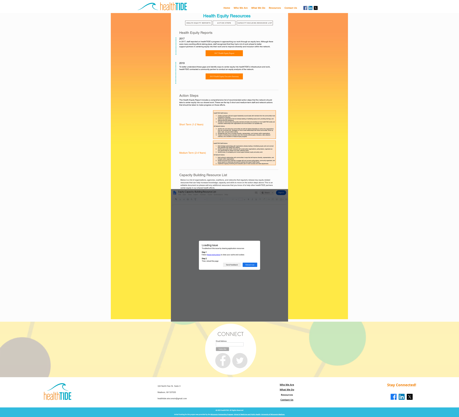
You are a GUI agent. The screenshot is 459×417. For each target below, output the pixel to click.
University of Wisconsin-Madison (273, 414)
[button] (275, 8)
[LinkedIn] (310, 8)
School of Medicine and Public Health (247, 414)
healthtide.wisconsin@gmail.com (172, 398)
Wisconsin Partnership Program (222, 414)
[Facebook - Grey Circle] (222, 360)
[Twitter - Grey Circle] (239, 360)
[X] (316, 8)
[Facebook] (305, 8)
